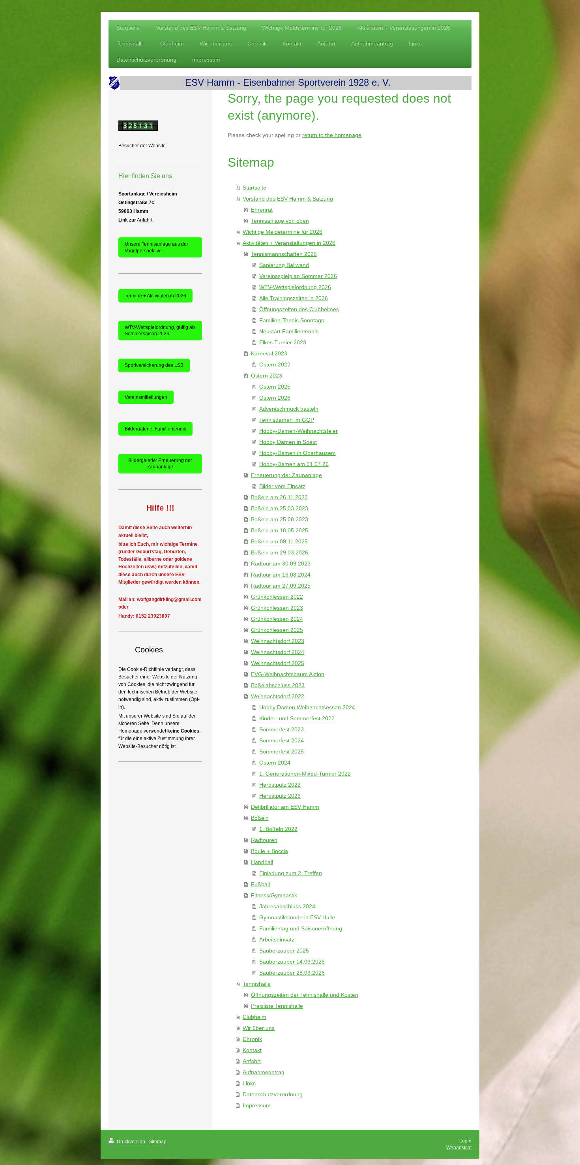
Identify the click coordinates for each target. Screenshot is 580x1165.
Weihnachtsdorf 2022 (277, 696)
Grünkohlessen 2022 (277, 597)
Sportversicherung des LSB (154, 365)
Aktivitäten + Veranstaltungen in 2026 (289, 243)
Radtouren (264, 840)
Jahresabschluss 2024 (287, 906)
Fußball (260, 884)
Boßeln (260, 818)
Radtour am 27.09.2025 (281, 585)
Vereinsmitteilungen (146, 397)
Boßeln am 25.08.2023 (279, 519)
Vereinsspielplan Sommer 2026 (298, 276)
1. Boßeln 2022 (278, 829)
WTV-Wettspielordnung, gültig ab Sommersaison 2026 (160, 330)
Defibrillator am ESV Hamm (285, 807)
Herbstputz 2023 (280, 796)
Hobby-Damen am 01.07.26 (294, 464)
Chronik (252, 1039)
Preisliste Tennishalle (277, 1006)
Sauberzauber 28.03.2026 (292, 973)
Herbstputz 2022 (280, 785)
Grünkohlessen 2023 (277, 608)
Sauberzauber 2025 (284, 950)
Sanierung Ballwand (284, 265)
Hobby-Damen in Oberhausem (297, 453)
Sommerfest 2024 (281, 740)
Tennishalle (257, 984)
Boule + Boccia (269, 851)
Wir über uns (259, 1028)
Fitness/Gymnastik (274, 895)
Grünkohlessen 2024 (277, 619)
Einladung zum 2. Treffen (290, 873)
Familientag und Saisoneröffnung (300, 928)
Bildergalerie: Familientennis (155, 429)
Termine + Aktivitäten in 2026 (155, 296)
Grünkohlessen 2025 (277, 630)
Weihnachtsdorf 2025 (277, 663)
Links (249, 1083)
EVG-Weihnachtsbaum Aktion (287, 674)
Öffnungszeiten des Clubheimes (299, 309)
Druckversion (131, 1141)
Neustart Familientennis (288, 331)
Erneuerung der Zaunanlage (286, 475)
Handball (262, 862)
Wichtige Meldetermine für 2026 (282, 232)
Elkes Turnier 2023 (282, 342)
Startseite (254, 187)
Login (465, 1141)
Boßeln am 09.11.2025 (279, 541)
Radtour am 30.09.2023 (281, 563)
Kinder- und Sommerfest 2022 (297, 718)
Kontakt (252, 1050)
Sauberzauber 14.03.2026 (292, 961)
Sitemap (158, 1141)
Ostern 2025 (274, 386)
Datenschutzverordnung (273, 1094)
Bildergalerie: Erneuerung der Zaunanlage (160, 464)
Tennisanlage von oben (280, 221)
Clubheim (254, 1017)
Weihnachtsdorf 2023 (277, 641)
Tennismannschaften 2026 (284, 254)
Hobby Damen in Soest (288, 442)
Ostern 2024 (274, 762)
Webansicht (458, 1147)
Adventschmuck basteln (288, 409)
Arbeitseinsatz (276, 939)
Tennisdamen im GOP (286, 420)
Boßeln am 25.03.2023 (279, 508)
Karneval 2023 (269, 353)
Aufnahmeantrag (263, 1072)
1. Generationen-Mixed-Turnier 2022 (305, 773)
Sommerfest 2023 (281, 729)
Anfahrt (252, 1061)
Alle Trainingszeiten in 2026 (293, 298)
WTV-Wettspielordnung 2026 (295, 287)
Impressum (257, 1105)
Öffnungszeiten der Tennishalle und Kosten (304, 995)
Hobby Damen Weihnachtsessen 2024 (307, 707)
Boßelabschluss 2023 (278, 685)
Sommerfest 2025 (281, 751)
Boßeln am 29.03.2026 (279, 552)
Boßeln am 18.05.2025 (279, 530)
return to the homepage (331, 135)
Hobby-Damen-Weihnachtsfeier (298, 431)
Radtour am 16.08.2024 (281, 574)
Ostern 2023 (266, 375)
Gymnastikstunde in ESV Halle (297, 917)
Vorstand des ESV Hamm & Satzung (288, 198)
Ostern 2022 (274, 364)
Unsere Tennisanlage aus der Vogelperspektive (156, 247)
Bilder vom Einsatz (282, 486)
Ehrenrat (262, 210)
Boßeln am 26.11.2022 (279, 497)
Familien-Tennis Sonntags (291, 320)
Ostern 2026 (274, 398)
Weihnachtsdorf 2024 (277, 652)
